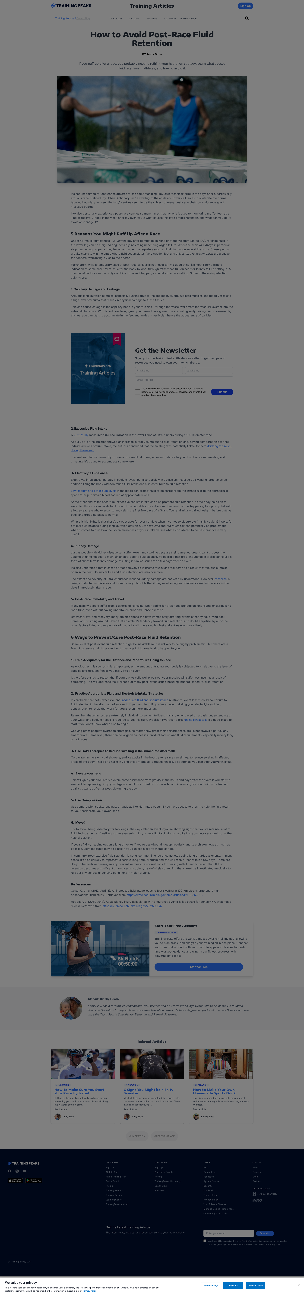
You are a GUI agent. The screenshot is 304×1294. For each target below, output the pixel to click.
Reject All (233, 1285)
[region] (152, 1286)
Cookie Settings (210, 1285)
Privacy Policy (89, 1290)
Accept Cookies (255, 1285)
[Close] (298, 1285)
